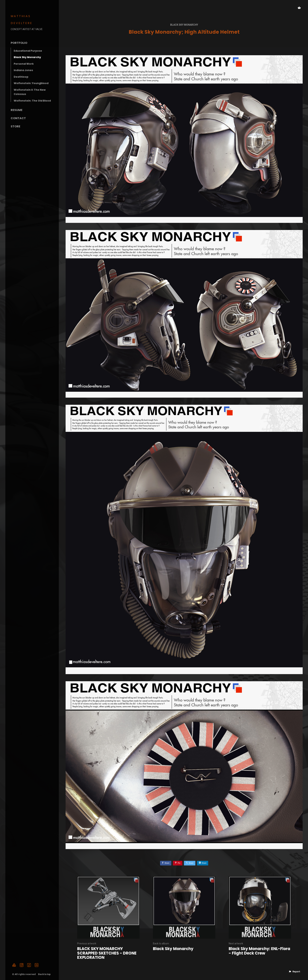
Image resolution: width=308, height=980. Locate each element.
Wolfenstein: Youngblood (31, 83)
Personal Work (24, 64)
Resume (16, 110)
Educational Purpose (28, 51)
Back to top (44, 974)
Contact (18, 118)
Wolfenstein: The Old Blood (32, 100)
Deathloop (21, 77)
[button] (294, 971)
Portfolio (19, 43)
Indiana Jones (23, 70)
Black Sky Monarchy (27, 57)
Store (15, 126)
